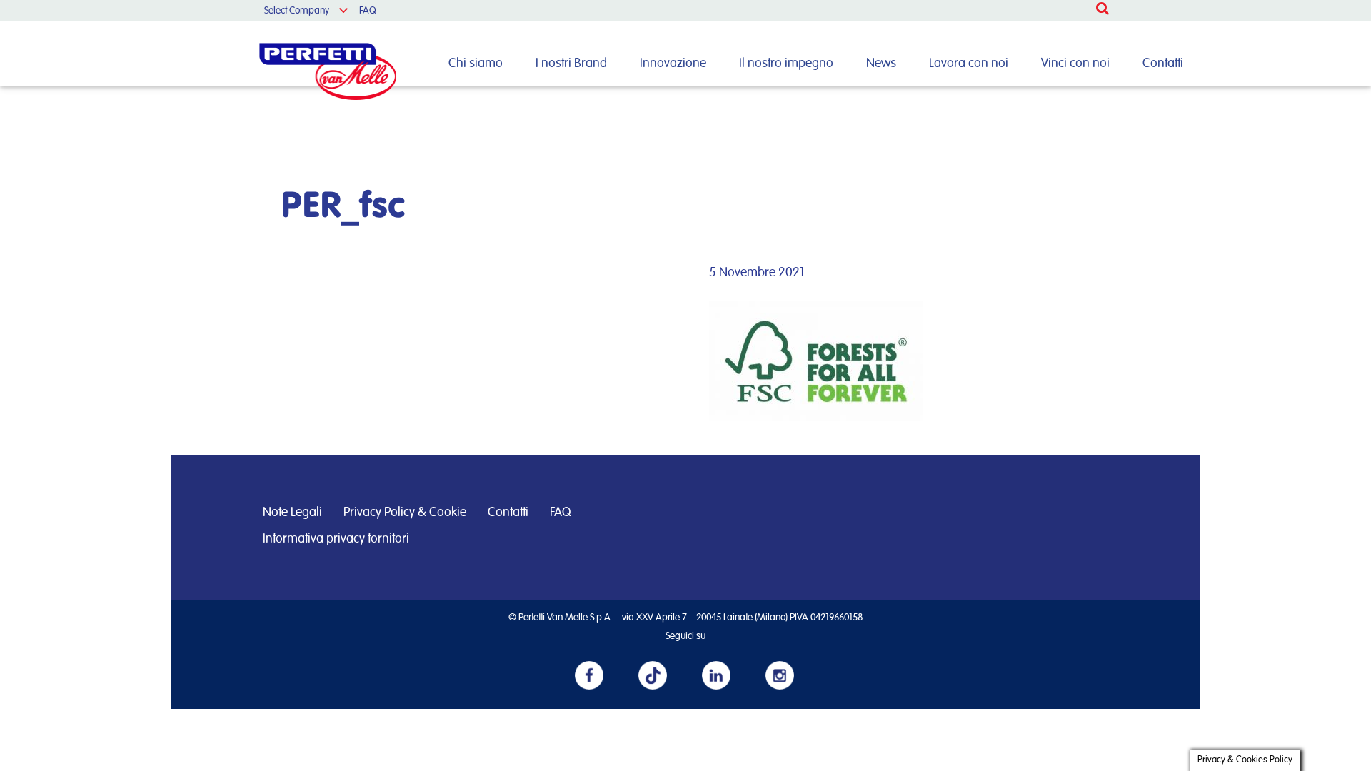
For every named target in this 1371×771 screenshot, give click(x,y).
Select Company (296, 11)
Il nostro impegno (786, 63)
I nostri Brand (571, 63)
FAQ (367, 11)
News (881, 63)
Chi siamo (475, 63)
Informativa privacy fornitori (336, 539)
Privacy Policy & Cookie (404, 512)
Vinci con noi (1075, 63)
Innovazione (673, 63)
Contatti (1162, 63)
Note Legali (292, 512)
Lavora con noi (968, 63)
